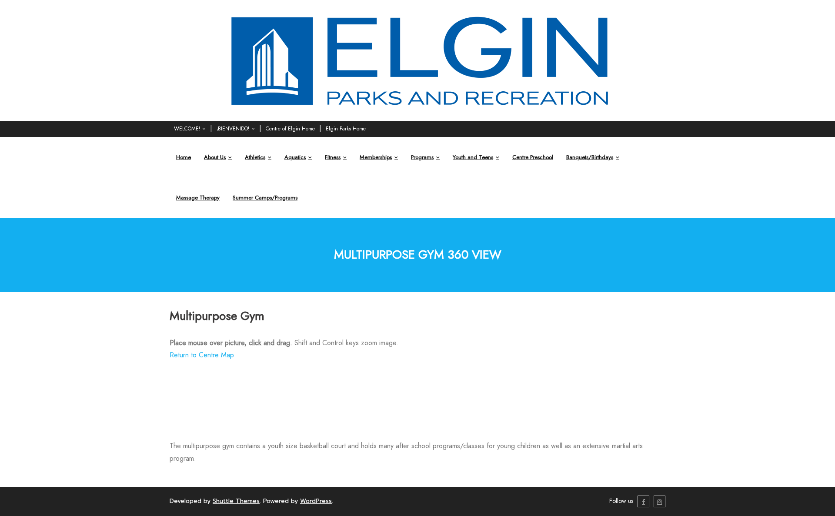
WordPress (316, 501)
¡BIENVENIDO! (233, 129)
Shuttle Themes (236, 501)
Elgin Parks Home (346, 129)
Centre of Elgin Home (290, 129)
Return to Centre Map (202, 355)
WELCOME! (187, 129)
